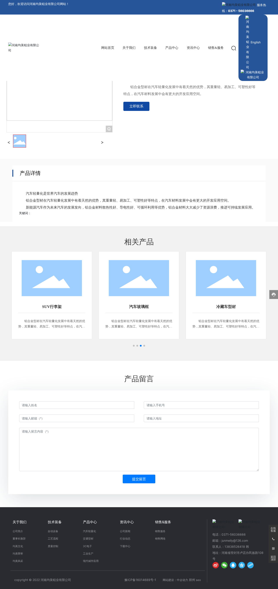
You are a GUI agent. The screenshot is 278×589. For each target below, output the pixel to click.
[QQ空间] (241, 565)
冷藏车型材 (226, 306)
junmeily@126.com (235, 540)
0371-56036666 (234, 534)
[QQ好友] (233, 565)
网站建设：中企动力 (175, 580)
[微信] (224, 565)
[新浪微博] (215, 565)
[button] (134, 346)
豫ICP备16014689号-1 (140, 580)
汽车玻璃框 (139, 306)
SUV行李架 (52, 306)
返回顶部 (273, 558)
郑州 (192, 580)
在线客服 (273, 529)
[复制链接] (250, 565)
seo (198, 580)
